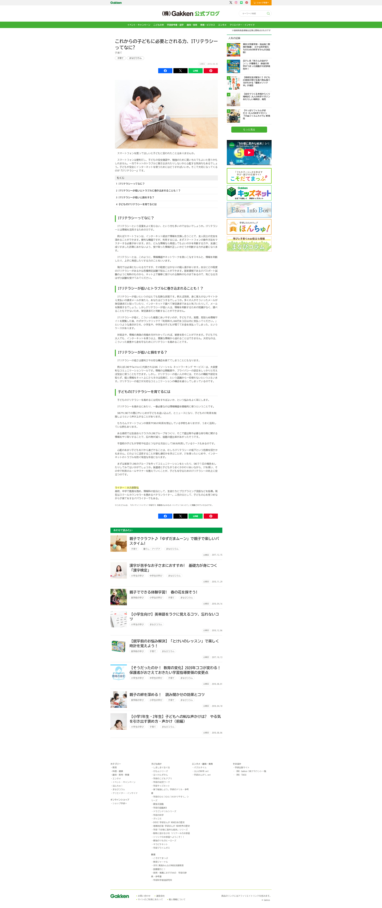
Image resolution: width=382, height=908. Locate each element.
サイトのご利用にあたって (150, 899)
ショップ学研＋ (120, 803)
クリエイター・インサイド (242, 25)
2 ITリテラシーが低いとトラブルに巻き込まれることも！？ (148, 190)
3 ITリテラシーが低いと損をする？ (135, 197)
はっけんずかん (160, 775)
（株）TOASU (240, 775)
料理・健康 (118, 771)
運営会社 (160, 896)
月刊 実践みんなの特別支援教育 (168, 865)
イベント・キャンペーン (138, 25)
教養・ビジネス (207, 25)
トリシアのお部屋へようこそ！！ (169, 837)
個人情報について (177, 899)
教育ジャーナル (160, 862)
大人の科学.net (201, 771)
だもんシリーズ (160, 771)
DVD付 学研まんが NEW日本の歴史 (169, 822)
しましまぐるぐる (161, 767)
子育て (120, 58)
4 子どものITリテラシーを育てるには (136, 204)
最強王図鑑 (158, 804)
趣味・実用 (192, 25)
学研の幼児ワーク (161, 782)
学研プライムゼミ (161, 848)
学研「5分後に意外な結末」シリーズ (170, 830)
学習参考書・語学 (175, 25)
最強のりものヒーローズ (164, 841)
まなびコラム (135, 58)
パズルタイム (200, 767)
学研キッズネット (161, 786)
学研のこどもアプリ (162, 779)
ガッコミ (157, 819)
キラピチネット (160, 844)
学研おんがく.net (202, 775)
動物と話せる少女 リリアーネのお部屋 (171, 833)
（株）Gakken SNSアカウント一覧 (250, 771)
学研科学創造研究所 (162, 880)
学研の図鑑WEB (160, 808)
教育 (115, 767)
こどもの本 (158, 25)
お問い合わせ (144, 896)
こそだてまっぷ (160, 858)
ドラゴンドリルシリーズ (164, 811)
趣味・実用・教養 (121, 775)
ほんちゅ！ (118, 786)
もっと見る (249, 129)
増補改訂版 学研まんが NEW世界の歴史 (171, 826)
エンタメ (222, 25)
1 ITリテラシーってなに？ (130, 184)
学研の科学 (158, 815)
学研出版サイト (242, 767)
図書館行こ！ (159, 869)
